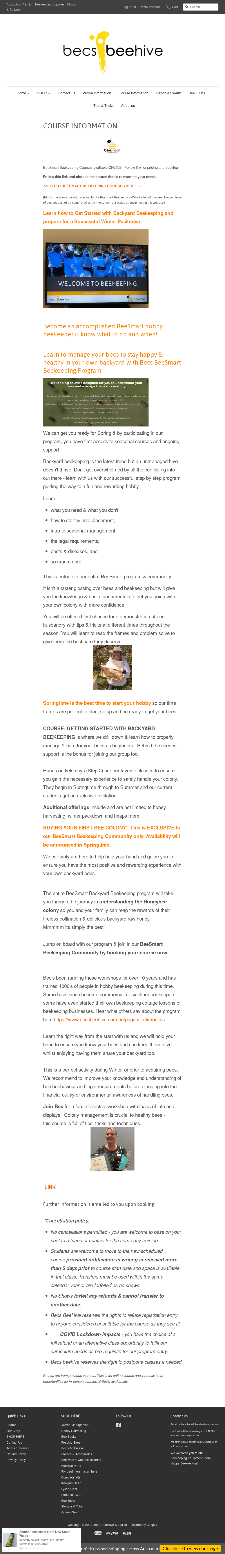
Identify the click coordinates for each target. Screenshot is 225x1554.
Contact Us (66, 92)
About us (128, 105)
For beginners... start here (79, 1471)
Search (11, 1425)
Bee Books (68, 1436)
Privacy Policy (16, 1459)
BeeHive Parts (71, 1465)
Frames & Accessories (76, 1454)
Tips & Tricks (103, 105)
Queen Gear (70, 1512)
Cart (175, 7)
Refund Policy (16, 1454)
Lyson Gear (69, 1489)
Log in (127, 7)
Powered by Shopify (143, 1524)
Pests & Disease (72, 1448)
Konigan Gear (71, 1483)
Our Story (13, 1430)
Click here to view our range (190, 1548)
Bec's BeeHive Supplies (111, 1524)
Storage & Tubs (72, 1506)
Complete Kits (70, 1477)
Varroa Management (75, 1425)
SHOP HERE (15, 1436)
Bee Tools (68, 1500)
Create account (149, 7)
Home (22, 92)
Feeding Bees (70, 1442)
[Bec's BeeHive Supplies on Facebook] (118, 1425)
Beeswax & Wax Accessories (81, 1459)
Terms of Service (18, 1448)
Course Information (133, 92)
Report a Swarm (168, 92)
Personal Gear (71, 1494)
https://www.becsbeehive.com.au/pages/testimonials (109, 1019)
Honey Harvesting (73, 1430)
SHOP (42, 92)
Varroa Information (97, 92)
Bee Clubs (197, 92)
